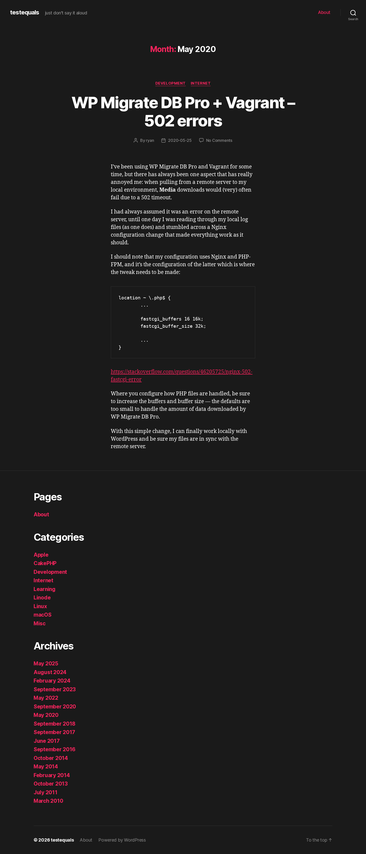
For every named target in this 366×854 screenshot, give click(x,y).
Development (170, 83)
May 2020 (46, 715)
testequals (24, 12)
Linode (42, 597)
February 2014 (52, 775)
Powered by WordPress (122, 840)
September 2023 (55, 689)
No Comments (219, 140)
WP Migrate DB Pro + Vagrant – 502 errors (183, 111)
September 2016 (54, 749)
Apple (41, 555)
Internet (201, 83)
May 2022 (46, 698)
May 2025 (46, 663)
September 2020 (55, 706)
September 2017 (54, 732)
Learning (45, 589)
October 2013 (51, 784)
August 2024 (50, 672)
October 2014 (51, 758)
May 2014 (46, 766)
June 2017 (47, 741)
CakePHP (45, 563)
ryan (150, 140)
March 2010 (48, 801)
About (324, 12)
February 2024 (52, 681)
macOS (43, 615)
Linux (40, 606)
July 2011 (46, 792)
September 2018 (54, 724)
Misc (40, 623)
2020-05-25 (179, 140)
